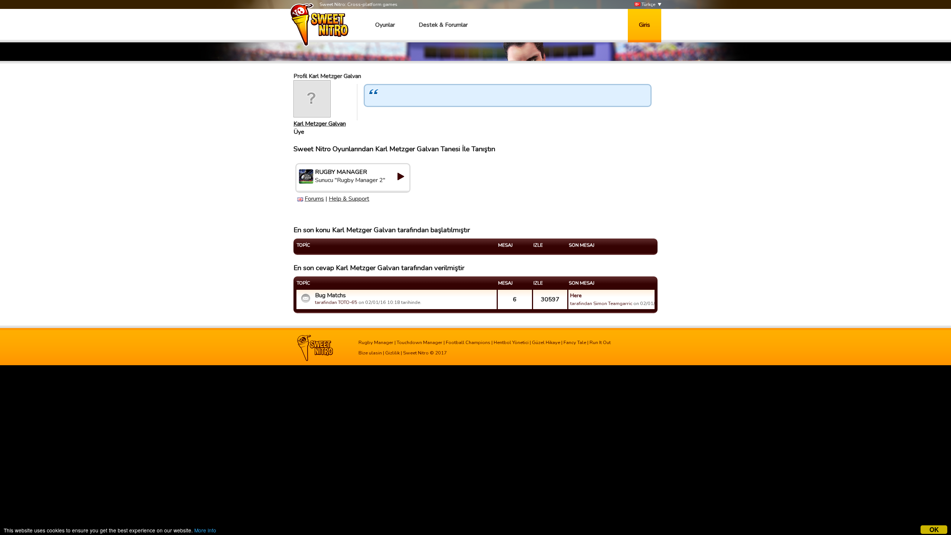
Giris (644, 25)
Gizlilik (392, 353)
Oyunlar (385, 25)
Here (576, 295)
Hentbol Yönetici (511, 342)
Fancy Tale (575, 342)
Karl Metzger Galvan (319, 124)
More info (205, 530)
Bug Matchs (330, 295)
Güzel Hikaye (546, 342)
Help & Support (349, 199)
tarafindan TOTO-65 (336, 302)
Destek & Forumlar (443, 25)
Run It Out (600, 342)
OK (934, 529)
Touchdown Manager (419, 342)
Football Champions (468, 342)
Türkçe (647, 4)
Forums (314, 199)
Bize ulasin (370, 353)
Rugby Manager (375, 342)
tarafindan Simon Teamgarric (601, 303)
